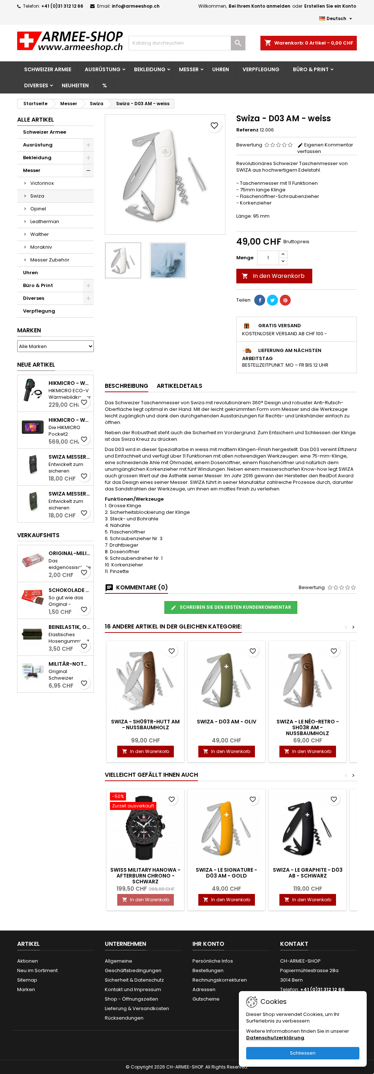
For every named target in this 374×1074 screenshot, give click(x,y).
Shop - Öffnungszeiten (131, 998)
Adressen (203, 989)
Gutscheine (206, 998)
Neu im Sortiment (37, 970)
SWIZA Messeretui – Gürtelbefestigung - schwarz (70, 457)
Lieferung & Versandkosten (137, 1008)
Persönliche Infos (212, 961)
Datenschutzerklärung (275, 1037)
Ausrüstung (103, 69)
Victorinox (42, 183)
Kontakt (294, 944)
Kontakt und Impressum (133, 989)
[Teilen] (259, 300)
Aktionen (27, 961)
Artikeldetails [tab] (179, 386)
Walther (39, 234)
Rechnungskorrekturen (219, 979)
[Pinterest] (285, 300)
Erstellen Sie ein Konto (330, 6)
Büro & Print (311, 69)
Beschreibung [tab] (126, 386)
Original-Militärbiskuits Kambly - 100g (70, 553)
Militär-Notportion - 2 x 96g (70, 664)
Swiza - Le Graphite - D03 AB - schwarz (308, 872)
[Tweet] (272, 300)
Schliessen (303, 1053)
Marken (29, 330)
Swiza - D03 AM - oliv (226, 721)
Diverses (36, 85)
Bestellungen (208, 970)
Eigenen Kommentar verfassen (325, 148)
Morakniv (41, 247)
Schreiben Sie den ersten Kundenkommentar (235, 607)
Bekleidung (149, 69)
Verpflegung (261, 69)
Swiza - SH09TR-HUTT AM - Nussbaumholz (145, 724)
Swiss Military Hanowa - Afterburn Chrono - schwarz (145, 875)
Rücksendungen (124, 1017)
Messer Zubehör (49, 259)
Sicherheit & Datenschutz (134, 979)
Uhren (220, 69)
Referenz (247, 130)
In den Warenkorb (273, 276)
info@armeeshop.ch (136, 6)
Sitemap (27, 979)
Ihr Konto (208, 944)
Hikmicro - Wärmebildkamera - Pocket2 (70, 420)
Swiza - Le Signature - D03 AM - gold (226, 872)
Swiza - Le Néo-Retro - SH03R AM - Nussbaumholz (307, 727)
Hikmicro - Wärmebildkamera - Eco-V (70, 383)
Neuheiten (75, 85)
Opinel (38, 208)
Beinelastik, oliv (70, 627)
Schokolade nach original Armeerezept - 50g (70, 590)
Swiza (37, 195)
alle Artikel (35, 119)
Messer (189, 69)
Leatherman (44, 221)
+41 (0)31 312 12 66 (62, 6)
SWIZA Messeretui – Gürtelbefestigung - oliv (70, 494)
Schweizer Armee (47, 69)
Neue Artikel (36, 364)
